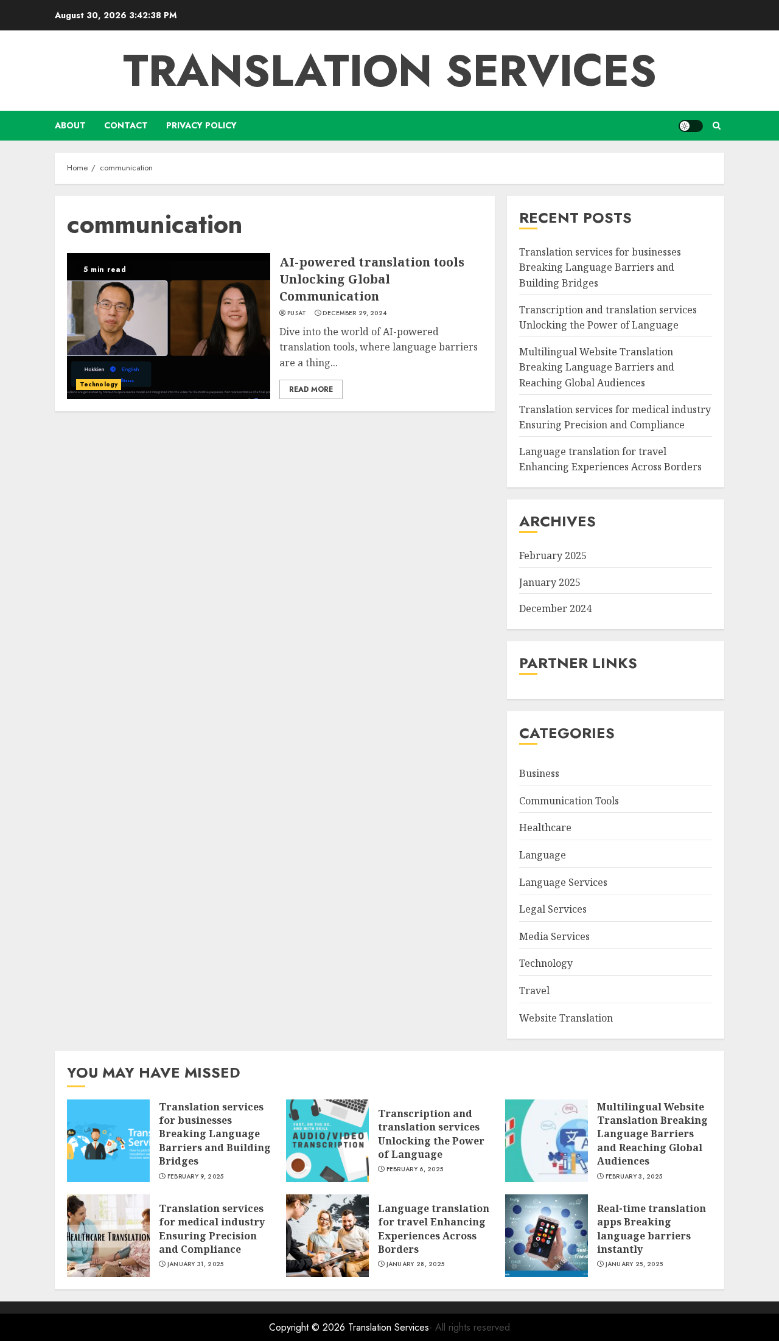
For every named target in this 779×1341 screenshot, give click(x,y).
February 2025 (553, 555)
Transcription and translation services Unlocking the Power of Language (608, 317)
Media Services (554, 936)
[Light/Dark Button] (691, 126)
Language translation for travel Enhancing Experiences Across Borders (433, 1229)
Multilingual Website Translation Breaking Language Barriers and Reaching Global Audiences (596, 367)
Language (542, 855)
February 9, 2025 (195, 1176)
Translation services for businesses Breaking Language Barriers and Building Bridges (600, 267)
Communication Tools (569, 800)
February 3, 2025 (634, 1176)
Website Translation (566, 1018)
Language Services (563, 882)
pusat (297, 313)
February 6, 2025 (415, 1169)
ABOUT (70, 125)
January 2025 (550, 582)
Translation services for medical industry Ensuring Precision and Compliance (615, 417)
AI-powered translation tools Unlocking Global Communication (371, 279)
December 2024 (555, 608)
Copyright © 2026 (308, 1327)
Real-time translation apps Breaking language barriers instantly (651, 1229)
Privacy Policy (201, 125)
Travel (534, 990)
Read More (311, 389)
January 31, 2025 (195, 1264)
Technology (98, 384)
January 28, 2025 (415, 1264)
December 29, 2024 (354, 313)
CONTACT (126, 125)
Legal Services (553, 909)
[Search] (716, 126)
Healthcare (545, 828)
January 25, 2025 (634, 1264)
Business (539, 773)
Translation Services (390, 70)
